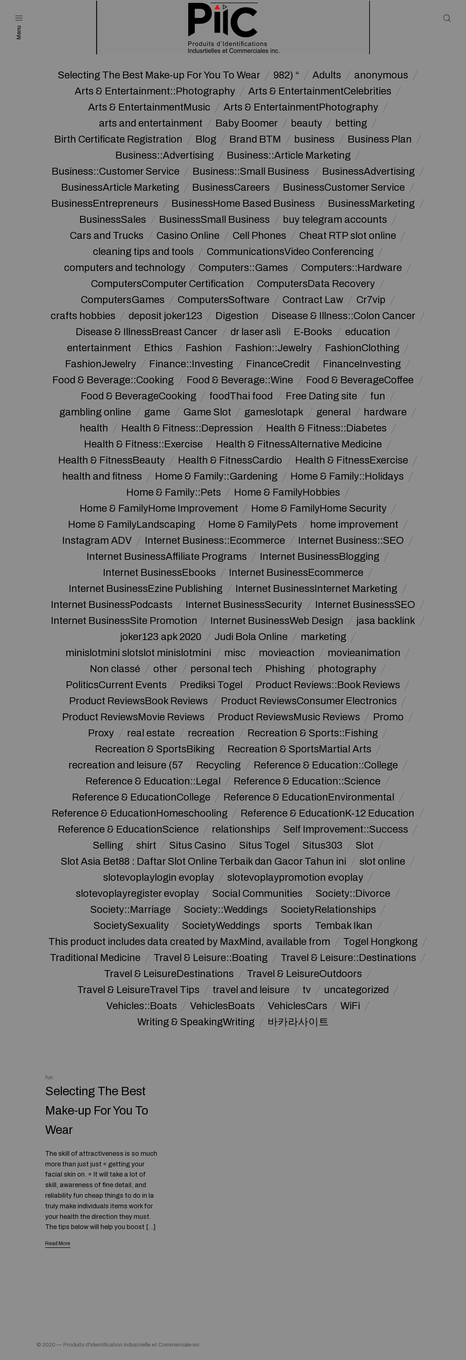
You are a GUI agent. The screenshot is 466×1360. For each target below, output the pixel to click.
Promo (388, 717)
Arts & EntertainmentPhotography (301, 107)
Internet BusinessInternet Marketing (316, 588)
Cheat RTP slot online (347, 235)
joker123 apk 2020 (160, 636)
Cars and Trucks (106, 235)
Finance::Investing (191, 364)
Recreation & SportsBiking (154, 749)
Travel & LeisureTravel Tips (138, 989)
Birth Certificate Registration (118, 139)
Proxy (101, 733)
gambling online (95, 412)
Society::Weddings (226, 909)
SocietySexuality (131, 925)
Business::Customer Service (115, 171)
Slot (365, 845)
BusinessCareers (231, 187)
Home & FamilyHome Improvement (159, 508)
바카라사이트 (298, 1021)
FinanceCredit (278, 364)
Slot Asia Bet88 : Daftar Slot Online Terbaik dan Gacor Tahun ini (203, 861)
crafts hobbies (83, 315)
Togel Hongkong (380, 941)
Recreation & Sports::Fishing (313, 733)
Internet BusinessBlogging (319, 556)
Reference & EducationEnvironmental (309, 797)
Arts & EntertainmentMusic (149, 107)
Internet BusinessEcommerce (296, 572)
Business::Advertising (164, 155)
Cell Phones (259, 235)
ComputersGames (123, 299)
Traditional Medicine (95, 957)
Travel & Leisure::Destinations (348, 957)
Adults (326, 75)
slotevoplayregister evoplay (137, 893)
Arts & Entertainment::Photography (155, 91)
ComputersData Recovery (316, 283)
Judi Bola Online (251, 636)
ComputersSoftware (223, 299)
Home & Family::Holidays (347, 476)
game (157, 412)
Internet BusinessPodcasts (112, 604)
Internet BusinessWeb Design (276, 620)
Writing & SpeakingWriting (195, 1021)
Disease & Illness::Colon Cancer (343, 315)
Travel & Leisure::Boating (211, 957)
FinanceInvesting (362, 364)
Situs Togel (264, 845)
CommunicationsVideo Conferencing (290, 251)
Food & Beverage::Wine (240, 380)
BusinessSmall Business (214, 219)
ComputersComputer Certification (167, 283)
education (367, 331)
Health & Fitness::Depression (187, 428)
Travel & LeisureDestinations (169, 973)
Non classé (115, 668)
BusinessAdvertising (368, 171)
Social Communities (257, 893)
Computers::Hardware (351, 267)
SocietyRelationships (328, 909)
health (94, 428)
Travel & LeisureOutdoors (304, 973)
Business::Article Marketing (289, 155)
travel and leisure (251, 989)
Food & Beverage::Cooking (113, 380)
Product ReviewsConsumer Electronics (309, 701)
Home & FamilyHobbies (287, 492)
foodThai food (241, 396)
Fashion (204, 347)
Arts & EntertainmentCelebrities (319, 91)
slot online (382, 861)
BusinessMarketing (371, 203)
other (165, 668)
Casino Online (188, 235)
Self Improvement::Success (345, 829)
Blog (206, 139)
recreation (211, 733)
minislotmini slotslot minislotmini (138, 652)
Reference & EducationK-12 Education (327, 813)
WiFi (350, 1005)
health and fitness (102, 476)
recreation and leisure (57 (125, 765)
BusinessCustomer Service (344, 187)
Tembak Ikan (343, 925)
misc (235, 652)
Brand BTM (255, 139)
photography (347, 668)
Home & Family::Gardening (216, 476)
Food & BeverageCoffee (360, 380)
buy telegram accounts (335, 219)
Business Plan (380, 139)
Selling (108, 845)
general (333, 412)
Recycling (218, 765)
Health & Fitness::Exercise (143, 444)
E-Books (313, 331)
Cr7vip (371, 299)
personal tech (221, 668)
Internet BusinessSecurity (244, 604)
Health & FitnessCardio (230, 460)
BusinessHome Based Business (243, 203)
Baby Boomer (247, 123)
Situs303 (323, 845)
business (314, 139)
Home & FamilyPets (252, 524)
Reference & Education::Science (307, 781)
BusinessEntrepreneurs (104, 203)
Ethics (158, 347)
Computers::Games (243, 267)
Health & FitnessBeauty (111, 460)
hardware (385, 412)
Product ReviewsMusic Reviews (289, 717)
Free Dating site (321, 396)
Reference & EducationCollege (141, 797)
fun (377, 396)
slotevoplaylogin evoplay (158, 877)
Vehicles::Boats (141, 1005)
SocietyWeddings (221, 925)
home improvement (354, 524)
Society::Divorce (353, 893)
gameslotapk (273, 412)
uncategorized (356, 989)
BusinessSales (112, 219)
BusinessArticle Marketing (120, 187)
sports (287, 925)
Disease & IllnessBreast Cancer (146, 331)
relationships (241, 829)
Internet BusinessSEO (365, 604)
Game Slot (207, 412)
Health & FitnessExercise (351, 460)
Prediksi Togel (211, 684)
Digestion (237, 315)
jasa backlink (385, 620)
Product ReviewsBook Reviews (138, 701)
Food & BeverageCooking (138, 396)
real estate (151, 733)
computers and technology (124, 267)
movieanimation (364, 652)
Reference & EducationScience (128, 829)
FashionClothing (362, 347)
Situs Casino (197, 845)
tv (307, 989)
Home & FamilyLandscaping (131, 524)
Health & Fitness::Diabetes (326, 428)
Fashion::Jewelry (273, 347)
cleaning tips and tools (143, 251)
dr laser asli (255, 331)
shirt (146, 845)
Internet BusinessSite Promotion (124, 620)
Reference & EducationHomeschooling (140, 813)
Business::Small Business (251, 171)
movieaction (287, 652)
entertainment (99, 347)
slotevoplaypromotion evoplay (295, 877)
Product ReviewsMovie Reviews (133, 717)
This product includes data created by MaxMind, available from (189, 941)
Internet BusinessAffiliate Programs (167, 556)
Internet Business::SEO (351, 540)
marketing (323, 636)
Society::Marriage (130, 909)
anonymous (381, 75)
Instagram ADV (97, 540)
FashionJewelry (100, 364)
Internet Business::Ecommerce (215, 540)
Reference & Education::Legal (153, 781)
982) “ (286, 75)
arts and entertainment (150, 123)
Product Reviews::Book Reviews (328, 684)
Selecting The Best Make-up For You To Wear (159, 75)
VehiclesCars (297, 1005)
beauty (306, 123)
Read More (57, 1243)
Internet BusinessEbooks (159, 572)
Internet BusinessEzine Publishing (145, 588)
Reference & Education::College (326, 765)
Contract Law (313, 299)
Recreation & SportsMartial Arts (299, 749)
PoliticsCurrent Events (116, 684)
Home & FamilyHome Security (319, 508)
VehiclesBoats (222, 1005)
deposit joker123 (165, 315)
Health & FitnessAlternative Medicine (299, 444)
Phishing (285, 668)
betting (351, 123)
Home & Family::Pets (173, 492)
